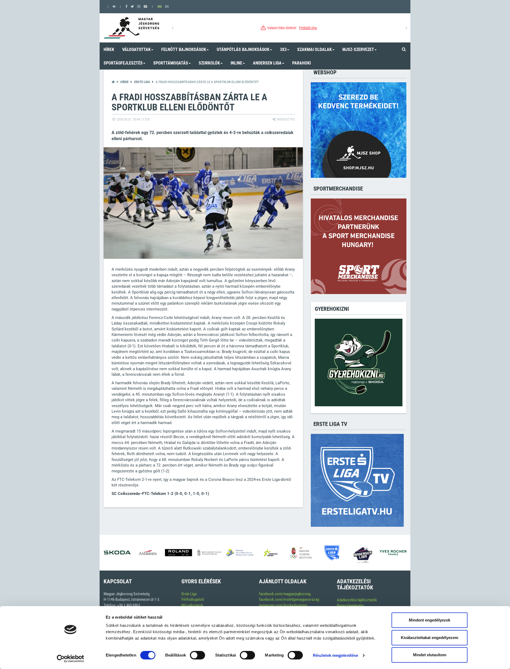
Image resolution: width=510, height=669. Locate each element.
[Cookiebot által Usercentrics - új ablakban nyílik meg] (70, 659)
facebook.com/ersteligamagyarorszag (289, 599)
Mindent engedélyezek (429, 620)
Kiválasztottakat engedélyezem (429, 637)
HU (160, 6)
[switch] (197, 655)
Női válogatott (192, 605)
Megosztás (285, 119)
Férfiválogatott (192, 599)
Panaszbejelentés (350, 605)
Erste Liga (189, 594)
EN (167, 6)
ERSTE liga (142, 82)
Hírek (124, 82)
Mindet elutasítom (429, 655)
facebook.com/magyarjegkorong (285, 594)
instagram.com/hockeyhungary (283, 605)
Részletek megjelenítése (335, 655)
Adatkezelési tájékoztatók (357, 600)
